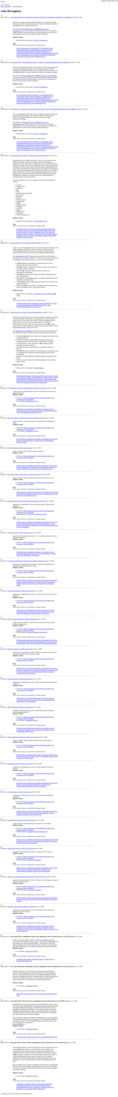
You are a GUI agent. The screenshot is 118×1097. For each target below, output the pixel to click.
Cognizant (25, 582)
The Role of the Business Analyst (37, 514)
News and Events (6, 6)
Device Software (21, 377)
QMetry (31, 234)
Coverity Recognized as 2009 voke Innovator (20, 591)
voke (43, 56)
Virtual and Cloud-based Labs (25, 56)
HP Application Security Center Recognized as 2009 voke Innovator (27, 388)
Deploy (28, 642)
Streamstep (34, 843)
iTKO (53, 700)
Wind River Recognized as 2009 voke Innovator (21, 906)
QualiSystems (38, 234)
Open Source (33, 495)
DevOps (32, 50)
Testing (46, 235)
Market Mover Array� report (24, 331)
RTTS (18, 382)
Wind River (19, 237)
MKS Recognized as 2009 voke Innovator (19, 707)
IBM (43, 51)
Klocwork (34, 379)
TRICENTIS (51, 55)
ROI (17, 527)
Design (24, 440)
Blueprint (24, 524)
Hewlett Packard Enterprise (34, 51)
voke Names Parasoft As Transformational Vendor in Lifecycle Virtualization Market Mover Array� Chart (41, 17)
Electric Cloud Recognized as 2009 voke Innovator (22, 619)
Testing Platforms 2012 (40, 221)
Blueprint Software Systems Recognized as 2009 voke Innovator (26, 501)
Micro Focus (44, 232)
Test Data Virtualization (40, 55)
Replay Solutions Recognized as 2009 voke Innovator (23, 737)
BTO (30, 1085)
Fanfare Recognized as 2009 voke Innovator (20, 649)
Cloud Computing (27, 785)
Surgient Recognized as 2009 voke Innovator (20, 848)
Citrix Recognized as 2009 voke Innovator (19, 532)
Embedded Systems (46, 670)
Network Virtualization (41, 53)
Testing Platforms (39, 368)
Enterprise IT (39, 50)
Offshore (19, 583)
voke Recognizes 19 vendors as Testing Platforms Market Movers (29, 155)
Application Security (22, 411)
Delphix (27, 50)
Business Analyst (33, 524)
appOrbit (35, 48)
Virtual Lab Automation (34, 860)
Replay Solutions (52, 234)
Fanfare (45, 377)
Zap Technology (28, 237)
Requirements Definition (51, 525)
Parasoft (51, 53)
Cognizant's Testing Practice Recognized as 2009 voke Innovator (26, 561)
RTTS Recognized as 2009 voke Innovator (19, 448)
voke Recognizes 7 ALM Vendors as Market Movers (25, 243)
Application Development (23, 303)
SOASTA (26, 235)
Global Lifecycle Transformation (32, 230)
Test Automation (38, 235)
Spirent (31, 235)
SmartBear (19, 235)
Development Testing (41, 229)
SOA (25, 701)
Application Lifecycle (26, 48)
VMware (19, 901)
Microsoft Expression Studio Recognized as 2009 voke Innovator (26, 418)
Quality (56, 53)
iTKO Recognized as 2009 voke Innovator (19, 679)
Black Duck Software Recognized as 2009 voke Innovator (24, 474)
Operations (29, 871)
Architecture (32, 411)
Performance (25, 234)
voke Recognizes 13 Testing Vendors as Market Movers (26, 312)
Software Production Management (37, 632)
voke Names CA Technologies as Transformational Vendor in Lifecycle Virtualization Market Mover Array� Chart (43, 109)
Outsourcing (53, 467)
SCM (34, 643)
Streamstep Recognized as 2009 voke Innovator (21, 820)
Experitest (19, 230)
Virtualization (38, 56)
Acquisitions (20, 1084)
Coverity (31, 229)
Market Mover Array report (24, 256)
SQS (40, 814)
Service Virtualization (22, 55)
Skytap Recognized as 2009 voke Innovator (20, 763)
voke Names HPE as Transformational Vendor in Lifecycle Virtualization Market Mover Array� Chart (40, 62)
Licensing (25, 495)
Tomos (32, 307)
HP (43, 230)
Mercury (30, 1087)
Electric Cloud (31, 377)
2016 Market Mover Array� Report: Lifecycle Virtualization (39, 75)
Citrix (41, 554)
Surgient (39, 871)
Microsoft (27, 53)
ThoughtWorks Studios (23, 307)
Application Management (23, 554)
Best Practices (40, 411)
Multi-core (47, 929)
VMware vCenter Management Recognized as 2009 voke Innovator (27, 877)
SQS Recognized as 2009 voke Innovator (19, 792)
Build (23, 642)
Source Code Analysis (42, 613)
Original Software (33, 381)
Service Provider (33, 469)
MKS (44, 305)
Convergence (49, 376)
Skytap (31, 55)
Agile (18, 48)
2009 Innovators (21, 409)
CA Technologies (44, 48)
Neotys (33, 53)
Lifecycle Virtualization (40, 40)
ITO (48, 230)
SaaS (39, 412)
